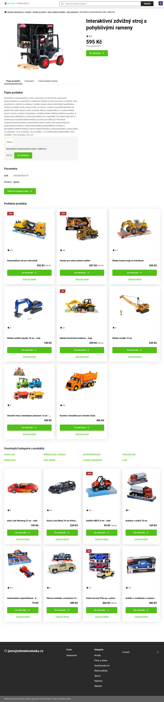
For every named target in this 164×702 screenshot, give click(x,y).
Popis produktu (13, 81)
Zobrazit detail (29, 279)
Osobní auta (9, 454)
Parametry (29, 81)
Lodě (124, 460)
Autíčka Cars (10, 460)
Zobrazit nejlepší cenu (18, 191)
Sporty (97, 676)
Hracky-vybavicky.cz (15, 12)
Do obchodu (23, 155)
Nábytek (98, 686)
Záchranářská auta (91, 454)
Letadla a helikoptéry (92, 460)
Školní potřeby (101, 671)
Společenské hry (102, 665)
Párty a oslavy (100, 660)
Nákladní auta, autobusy (55, 454)
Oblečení (98, 681)
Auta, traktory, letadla (56, 12)
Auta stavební (72, 12)
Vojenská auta (129, 454)
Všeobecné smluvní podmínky (14, 699)
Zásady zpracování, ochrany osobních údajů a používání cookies (48, 699)
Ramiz (16, 182)
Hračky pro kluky (39, 12)
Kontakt (126, 652)
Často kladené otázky (48, 81)
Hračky (28, 12)
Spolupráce (71, 655)
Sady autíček (49, 460)
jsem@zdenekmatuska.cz (25, 651)
